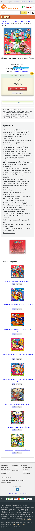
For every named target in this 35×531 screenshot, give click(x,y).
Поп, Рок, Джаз (5, 469)
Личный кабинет (32, 12)
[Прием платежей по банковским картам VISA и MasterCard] (19, 499)
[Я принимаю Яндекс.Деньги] (28, 499)
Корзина (30, 7)
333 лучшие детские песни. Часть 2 (17, 427)
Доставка (24, 2)
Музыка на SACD (17, 465)
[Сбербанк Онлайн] (9, 499)
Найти (23, 12)
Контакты (16, 2)
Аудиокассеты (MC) (7, 478)
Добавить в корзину (17, 89)
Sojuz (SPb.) (19, 69)
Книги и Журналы (6, 482)
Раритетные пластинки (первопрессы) (12, 480)
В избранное (17, 93)
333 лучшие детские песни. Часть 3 (17, 450)
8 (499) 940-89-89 (25, 520)
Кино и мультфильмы (27, 466)
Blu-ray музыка (17, 468)
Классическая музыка (5, 472)
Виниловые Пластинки (4, 466)
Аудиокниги (26, 469)
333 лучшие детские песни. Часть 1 (17, 404)
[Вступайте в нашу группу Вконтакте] (17, 489)
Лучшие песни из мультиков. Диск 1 (17, 281)
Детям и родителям (26, 472)
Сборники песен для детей (20, 71)
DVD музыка (15, 470)
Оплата (31, 2)
